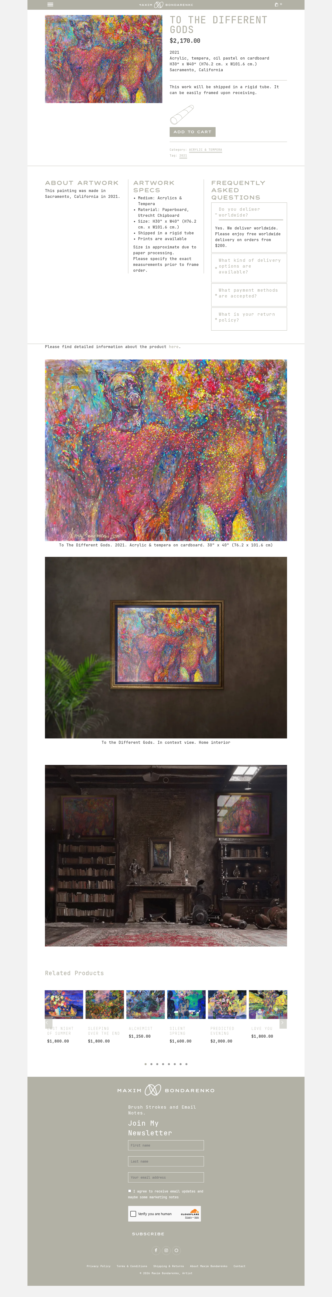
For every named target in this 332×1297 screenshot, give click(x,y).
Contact (239, 1266)
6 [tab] (174, 1064)
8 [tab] (186, 1064)
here (174, 346)
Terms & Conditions (132, 1266)
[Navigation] (50, 5)
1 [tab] (145, 1064)
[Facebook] (156, 1250)
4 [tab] (163, 1064)
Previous (48, 1023)
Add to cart (193, 131)
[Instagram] (166, 1250)
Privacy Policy (99, 1266)
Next (283, 1023)
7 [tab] (180, 1064)
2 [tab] (151, 1064)
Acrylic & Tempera (205, 150)
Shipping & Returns (168, 1266)
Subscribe (148, 1233)
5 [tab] (168, 1064)
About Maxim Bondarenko (208, 1266)
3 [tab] (157, 1064)
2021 (183, 156)
